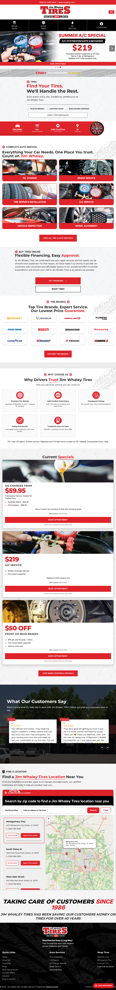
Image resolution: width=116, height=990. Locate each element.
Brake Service (56, 966)
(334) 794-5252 (14, 856)
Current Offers (8, 973)
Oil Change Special (58, 963)
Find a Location (9, 979)
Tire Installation (56, 957)
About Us (6, 960)
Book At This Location (30, 835)
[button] (111, 12)
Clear (105, 810)
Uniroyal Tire (103, 963)
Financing (6, 963)
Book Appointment (10, 969)
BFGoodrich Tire (104, 960)
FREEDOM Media (52, 987)
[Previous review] (102, 747)
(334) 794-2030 (14, 829)
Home (4, 957)
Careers (5, 976)
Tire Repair (54, 960)
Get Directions (12, 835)
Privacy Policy (91, 987)
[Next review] (107, 747)
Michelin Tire (103, 957)
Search (93, 810)
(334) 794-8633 (14, 884)
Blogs (4, 966)
